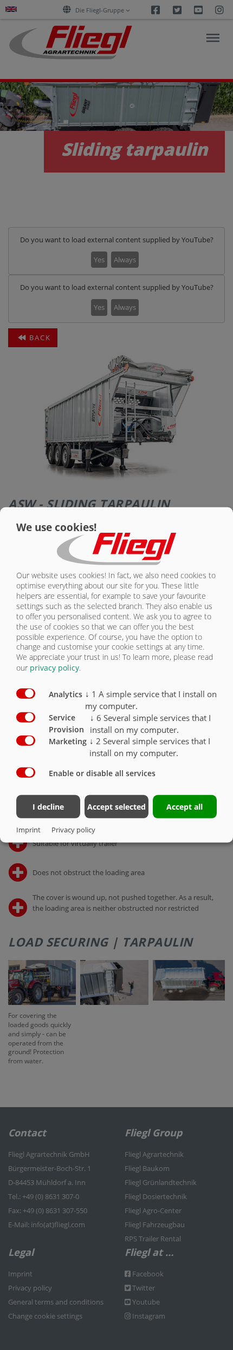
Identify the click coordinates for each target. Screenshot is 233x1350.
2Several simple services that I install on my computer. (149, 747)
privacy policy (54, 668)
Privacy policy (73, 830)
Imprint (28, 830)
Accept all (184, 806)
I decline (48, 806)
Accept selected (116, 806)
